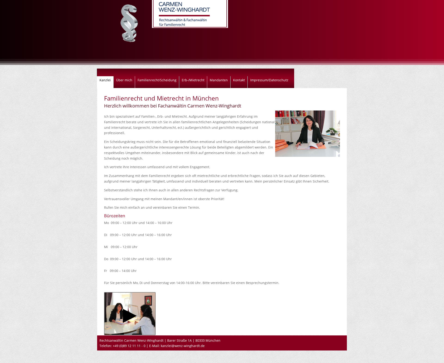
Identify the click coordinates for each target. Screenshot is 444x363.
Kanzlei (105, 80)
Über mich (124, 80)
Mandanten (219, 80)
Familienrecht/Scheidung (157, 80)
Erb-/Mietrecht (193, 80)
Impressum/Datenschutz (269, 80)
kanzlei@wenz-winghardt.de (183, 346)
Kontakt (239, 80)
